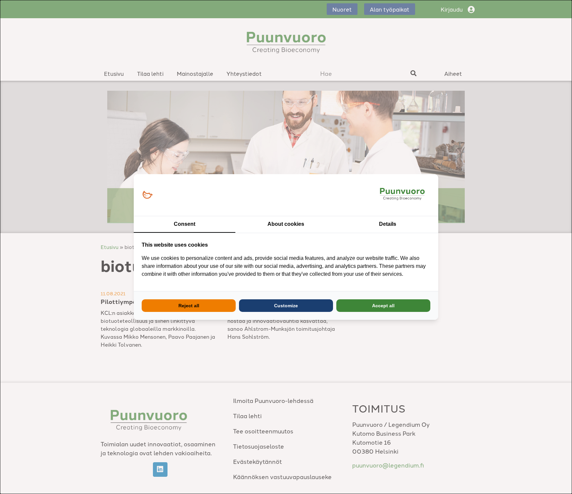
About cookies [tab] (285, 224)
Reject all (188, 305)
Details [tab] (387, 224)
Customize (286, 305)
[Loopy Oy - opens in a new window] (147, 195)
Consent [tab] (184, 224)
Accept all (383, 305)
